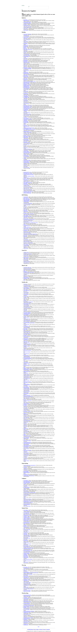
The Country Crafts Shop (27, 312)
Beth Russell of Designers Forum (28, 301)
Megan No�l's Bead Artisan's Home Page (30, 129)
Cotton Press (25, 467)
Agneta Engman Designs (27, 285)
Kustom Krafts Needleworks (28, 358)
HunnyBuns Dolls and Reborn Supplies (29, 219)
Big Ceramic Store (26, 172)
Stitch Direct (25, 425)
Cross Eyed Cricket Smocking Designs (29, 322)
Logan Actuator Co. (26, 273)
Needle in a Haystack (27, 375)
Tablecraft (25, 154)
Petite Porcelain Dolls (27, 389)
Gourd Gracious (26, 255)
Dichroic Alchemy (26, 520)
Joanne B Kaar (26, 469)
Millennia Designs (26, 369)
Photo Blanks (25, 555)
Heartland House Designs (27, 343)
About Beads (25, 34)
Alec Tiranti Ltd (26, 480)
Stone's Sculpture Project (27, 506)
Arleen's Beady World (27, 39)
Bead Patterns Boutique (27, 55)
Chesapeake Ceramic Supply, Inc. (28, 191)
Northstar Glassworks (27, 552)
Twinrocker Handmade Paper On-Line (29, 475)
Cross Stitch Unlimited (27, 326)
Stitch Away (25, 423)
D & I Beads (25, 99)
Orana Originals (26, 386)
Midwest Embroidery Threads (28, 368)
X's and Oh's (25, 457)
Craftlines (25, 316)
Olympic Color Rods (26, 553)
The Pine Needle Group (27, 25)
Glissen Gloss (25, 341)
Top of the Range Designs (27, 440)
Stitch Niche (25, 426)
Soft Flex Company (26, 151)
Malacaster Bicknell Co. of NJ (28, 550)
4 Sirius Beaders (26, 150)
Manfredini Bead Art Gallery (28, 128)
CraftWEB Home (30, 629)
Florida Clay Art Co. (26, 188)
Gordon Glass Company (27, 536)
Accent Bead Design (26, 36)
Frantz (24, 528)
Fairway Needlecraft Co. (27, 336)
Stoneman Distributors (27, 504)
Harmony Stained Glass (27, 538)
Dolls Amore (25, 210)
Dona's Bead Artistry (26, 106)
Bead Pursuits (25, 58)
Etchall (25, 523)
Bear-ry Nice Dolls (26, 198)
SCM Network (26, 495)
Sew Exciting (25, 407)
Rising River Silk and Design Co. (28, 396)
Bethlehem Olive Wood (27, 595)
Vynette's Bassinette (26, 245)
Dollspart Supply (26, 211)
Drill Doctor (25, 271)
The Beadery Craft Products (27, 68)
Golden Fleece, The (26, 580)
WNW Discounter (26, 452)
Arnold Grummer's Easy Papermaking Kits (30, 465)
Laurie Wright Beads (26, 126)
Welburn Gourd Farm (27, 261)
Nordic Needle (26, 382)
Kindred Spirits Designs (27, 357)
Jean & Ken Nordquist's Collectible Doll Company (31, 222)
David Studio (25, 329)
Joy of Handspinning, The (27, 567)
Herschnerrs (25, 345)
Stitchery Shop (26, 432)
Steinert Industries (26, 557)
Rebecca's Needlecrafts (27, 395)
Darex (24, 270)
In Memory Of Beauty (27, 346)
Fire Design (25, 117)
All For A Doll (26, 197)
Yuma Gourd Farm (26, 262)
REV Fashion (25, 141)
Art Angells (25, 466)
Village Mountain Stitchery (27, 445)
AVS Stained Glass (26, 513)
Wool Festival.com (26, 585)
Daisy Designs (26, 328)
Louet (24, 569)
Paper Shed (25, 474)
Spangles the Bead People (27, 152)
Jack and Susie (26, 347)
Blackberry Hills (26, 587)
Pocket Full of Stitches (27, 391)
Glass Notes (25, 533)
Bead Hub (25, 52)
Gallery (37, 629)
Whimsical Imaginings (27, 162)
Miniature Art (25, 230)
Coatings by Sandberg (27, 517)
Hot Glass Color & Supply (27, 543)
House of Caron (26, 218)
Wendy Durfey (26, 28)
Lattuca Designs (26, 362)
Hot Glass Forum (26, 545)
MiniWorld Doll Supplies (27, 232)
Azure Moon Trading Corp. (27, 267)
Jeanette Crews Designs (27, 351)
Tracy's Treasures (26, 244)
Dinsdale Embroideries (27, 331)
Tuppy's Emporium (26, 443)
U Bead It (25, 158)
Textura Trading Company (27, 582)
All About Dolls (26, 196)
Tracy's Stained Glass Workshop (28, 559)
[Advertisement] (38, 2)
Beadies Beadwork (26, 70)
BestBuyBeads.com (26, 86)
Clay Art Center (26, 184)
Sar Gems (25, 145)
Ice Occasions (25, 485)
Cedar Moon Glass (26, 515)
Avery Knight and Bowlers (27, 481)
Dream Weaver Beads (27, 108)
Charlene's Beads (26, 93)
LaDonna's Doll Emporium (27, 227)
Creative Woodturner (26, 598)
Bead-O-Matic (26, 75)
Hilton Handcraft (26, 600)
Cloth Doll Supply (26, 201)
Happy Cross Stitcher (27, 342)
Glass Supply (25, 534)
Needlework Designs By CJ (27, 381)
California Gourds (26, 252)
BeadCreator (25, 65)
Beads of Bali (25, 78)
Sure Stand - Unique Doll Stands (28, 242)
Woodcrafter (25, 619)
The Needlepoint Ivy (26, 376)
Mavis (24, 367)
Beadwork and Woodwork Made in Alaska (30, 81)
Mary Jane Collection (27, 365)
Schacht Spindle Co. (26, 571)
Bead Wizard (25, 61)
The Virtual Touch (26, 161)
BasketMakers (26, 19)
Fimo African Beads (26, 115)
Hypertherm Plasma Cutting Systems (29, 272)
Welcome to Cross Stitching (27, 450)
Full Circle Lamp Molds (27, 529)
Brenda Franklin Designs (27, 303)
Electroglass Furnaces (27, 522)
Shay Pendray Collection (27, 411)
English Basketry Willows (27, 22)
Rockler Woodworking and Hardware (29, 611)
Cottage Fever (26, 310)
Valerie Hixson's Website (27, 160)
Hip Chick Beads (26, 121)
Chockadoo (25, 516)
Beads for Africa (26, 76)
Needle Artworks (26, 373)
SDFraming (25, 404)
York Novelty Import (26, 167)
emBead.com (25, 110)
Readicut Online (26, 393)
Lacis (24, 360)
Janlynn (25, 349)
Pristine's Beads (26, 136)
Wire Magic (25, 278)
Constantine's (25, 597)
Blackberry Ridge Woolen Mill (28, 574)
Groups (44, 629)
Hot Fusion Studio (26, 542)
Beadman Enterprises (27, 73)
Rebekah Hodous (26, 139)
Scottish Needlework (26, 403)
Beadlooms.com (26, 72)
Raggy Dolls (25, 235)
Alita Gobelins (26, 289)
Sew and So (25, 405)
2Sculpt (25, 497)
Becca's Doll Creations (27, 199)
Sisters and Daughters (27, 241)
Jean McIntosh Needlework (27, 350)
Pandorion (25, 135)
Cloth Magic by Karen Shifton (28, 203)
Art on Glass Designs (27, 512)
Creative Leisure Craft (27, 318)
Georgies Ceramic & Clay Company (29, 174)
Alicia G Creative (26, 37)
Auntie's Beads (26, 41)
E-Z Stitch (25, 335)
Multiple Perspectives (27, 131)
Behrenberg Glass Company (28, 514)
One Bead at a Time (26, 133)
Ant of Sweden (26, 293)
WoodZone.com (26, 624)
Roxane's (25, 399)
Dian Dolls (25, 208)
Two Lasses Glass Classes (27, 560)
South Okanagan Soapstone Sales (28, 502)
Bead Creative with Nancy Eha (28, 49)
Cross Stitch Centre (26, 324)
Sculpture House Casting (27, 500)
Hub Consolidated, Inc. (27, 546)
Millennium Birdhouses (27, 472)
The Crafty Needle (26, 317)
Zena (24, 280)
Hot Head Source (26, 122)
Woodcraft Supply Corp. (27, 618)
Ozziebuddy (25, 554)
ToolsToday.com (26, 612)
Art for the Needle (26, 294)
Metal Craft (25, 275)
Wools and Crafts (26, 455)
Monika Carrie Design (27, 371)
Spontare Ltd (25, 418)
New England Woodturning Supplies (29, 605)
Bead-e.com (25, 67)
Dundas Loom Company (27, 591)
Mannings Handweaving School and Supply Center (31, 572)
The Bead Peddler (26, 56)
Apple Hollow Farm (26, 577)
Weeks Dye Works (26, 448)
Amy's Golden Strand (27, 290)
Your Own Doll (26, 248)
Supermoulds (25, 183)
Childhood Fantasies (26, 200)
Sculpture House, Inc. (27, 501)
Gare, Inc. (25, 178)
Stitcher (25, 429)
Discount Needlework (27, 333)
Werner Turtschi (26, 30)
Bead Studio (25, 59)
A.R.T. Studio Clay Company (28, 182)
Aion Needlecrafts (26, 287)
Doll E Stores (25, 209)
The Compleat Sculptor (27, 482)
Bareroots (25, 300)
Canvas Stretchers (26, 304)
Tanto (24, 439)
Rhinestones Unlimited (27, 142)
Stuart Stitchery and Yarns (27, 435)
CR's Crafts (25, 206)
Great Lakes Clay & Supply (27, 186)
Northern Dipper (26, 259)
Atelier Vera (25, 298)
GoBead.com (25, 120)
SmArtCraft (25, 415)
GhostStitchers (26, 339)
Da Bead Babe (26, 100)
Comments (48, 629)
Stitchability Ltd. (26, 428)
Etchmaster (25, 525)
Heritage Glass (26, 539)
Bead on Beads (26, 79)
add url (38, 626)
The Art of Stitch (26, 296)
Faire (34, 629)
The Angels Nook (26, 292)
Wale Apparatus (26, 562)
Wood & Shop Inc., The (27, 614)
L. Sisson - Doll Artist (27, 225)
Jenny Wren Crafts (26, 353)
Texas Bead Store (26, 155)
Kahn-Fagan (25, 125)
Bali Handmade (26, 46)
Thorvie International (26, 277)
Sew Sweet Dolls (26, 239)
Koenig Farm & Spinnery (27, 590)
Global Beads (25, 119)
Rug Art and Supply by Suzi (28, 400)
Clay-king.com (26, 180)
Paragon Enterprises (26, 387)
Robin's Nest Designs (27, 397)
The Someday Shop (26, 417)
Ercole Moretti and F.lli (27, 112)
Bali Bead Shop (26, 45)
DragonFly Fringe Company (28, 107)
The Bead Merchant (26, 54)
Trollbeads (25, 157)
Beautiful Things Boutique (27, 84)
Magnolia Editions (26, 471)
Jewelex (25, 124)
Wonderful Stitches (26, 454)
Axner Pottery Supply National (28, 173)
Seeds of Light (26, 147)
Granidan (25, 483)
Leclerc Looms (26, 576)
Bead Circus (25, 48)
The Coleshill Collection (27, 307)
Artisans (41, 629)
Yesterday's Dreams (26, 460)
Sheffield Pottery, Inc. (27, 177)
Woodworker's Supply (27, 621)
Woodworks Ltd (26, 622)
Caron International (26, 305)
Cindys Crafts (25, 95)
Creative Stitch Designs (27, 320)
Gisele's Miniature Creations (28, 216)
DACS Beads (25, 101)
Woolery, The (25, 570)
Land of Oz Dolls (26, 228)
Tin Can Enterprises (26, 156)
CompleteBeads (26, 96)
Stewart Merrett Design (27, 420)
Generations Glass (26, 532)
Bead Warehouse (26, 60)
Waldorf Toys (25, 246)
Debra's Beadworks (26, 103)
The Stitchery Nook (26, 430)
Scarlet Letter (25, 401)
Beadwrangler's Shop (27, 82)
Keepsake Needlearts (26, 355)
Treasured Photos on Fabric (27, 442)
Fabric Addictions (26, 215)
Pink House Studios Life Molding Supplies (30, 492)
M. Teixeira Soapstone (27, 487)
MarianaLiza (25, 364)
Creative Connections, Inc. (27, 192)
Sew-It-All (25, 410)
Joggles (25, 224)
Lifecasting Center (26, 486)
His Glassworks (26, 540)
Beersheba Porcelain (26, 85)
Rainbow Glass (26, 556)
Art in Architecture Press (27, 510)
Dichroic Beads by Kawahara (28, 105)
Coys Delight (25, 97)
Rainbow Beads (26, 137)
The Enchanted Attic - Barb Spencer (29, 213)
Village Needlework (26, 446)
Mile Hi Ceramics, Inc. (27, 181)
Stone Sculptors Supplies (27, 503)
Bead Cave (25, 47)
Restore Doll (25, 236)
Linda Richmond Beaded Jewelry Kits (29, 127)
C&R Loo (25, 518)
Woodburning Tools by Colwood (28, 617)
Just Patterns (25, 24)
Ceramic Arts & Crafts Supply (28, 189)
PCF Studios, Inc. (26, 490)
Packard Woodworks (26, 606)
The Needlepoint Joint (27, 378)
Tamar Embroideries (26, 437)
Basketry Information (27, 20)
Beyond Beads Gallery (27, 87)
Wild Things (25, 164)
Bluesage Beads (26, 91)
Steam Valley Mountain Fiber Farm (28, 588)
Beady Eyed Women (26, 83)
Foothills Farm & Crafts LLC (28, 253)
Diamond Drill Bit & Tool (27, 519)
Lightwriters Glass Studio (27, 548)
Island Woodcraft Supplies (27, 601)
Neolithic (25, 489)
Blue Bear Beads (26, 89)
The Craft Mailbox (26, 314)
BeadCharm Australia (27, 62)
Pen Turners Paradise (26, 609)
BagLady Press (26, 43)
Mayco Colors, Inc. (26, 179)
